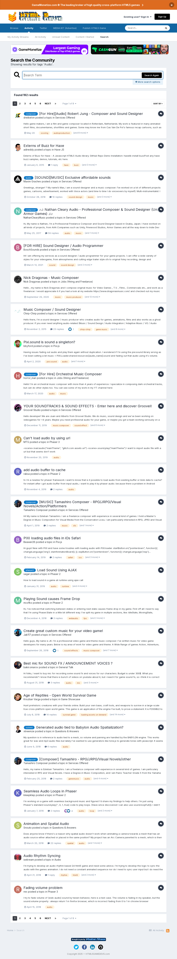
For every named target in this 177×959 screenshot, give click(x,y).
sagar (27, 573)
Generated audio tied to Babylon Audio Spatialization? (79, 727)
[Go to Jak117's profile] (18, 632)
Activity (29, 28)
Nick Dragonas (32, 281)
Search (104, 36)
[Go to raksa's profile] (18, 471)
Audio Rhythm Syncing (42, 856)
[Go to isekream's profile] (18, 857)
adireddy (29, 149)
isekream (29, 859)
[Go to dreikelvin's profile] (18, 115)
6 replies (52, 746)
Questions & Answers (67, 731)
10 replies (57, 197)
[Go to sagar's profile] (18, 572)
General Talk (66, 667)
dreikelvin (29, 117)
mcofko (28, 602)
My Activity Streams (18, 36)
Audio (57, 859)
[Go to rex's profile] (18, 889)
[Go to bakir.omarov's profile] (18, 665)
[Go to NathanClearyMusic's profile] (18, 211)
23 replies (58, 329)
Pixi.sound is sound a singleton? (49, 342)
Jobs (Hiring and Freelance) (77, 281)
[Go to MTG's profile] (18, 440)
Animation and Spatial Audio (46, 824)
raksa (27, 473)
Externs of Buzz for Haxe (44, 146)
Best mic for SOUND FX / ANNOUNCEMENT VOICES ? (68, 663)
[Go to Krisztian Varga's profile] (18, 697)
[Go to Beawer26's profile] (18, 540)
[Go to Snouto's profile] (18, 825)
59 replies (53, 233)
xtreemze (29, 731)
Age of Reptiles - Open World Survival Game (60, 695)
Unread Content (60, 36)
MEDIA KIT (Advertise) (65, 28)
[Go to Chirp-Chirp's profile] (18, 311)
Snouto (28, 827)
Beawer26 (29, 541)
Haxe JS (59, 149)
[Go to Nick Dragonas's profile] (18, 279)
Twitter (43, 28)
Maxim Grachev (32, 181)
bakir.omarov (31, 667)
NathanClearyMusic (34, 217)
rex (25, 891)
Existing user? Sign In (137, 16)
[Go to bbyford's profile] (18, 344)
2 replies (58, 489)
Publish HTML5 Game (94, 28)
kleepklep (29, 795)
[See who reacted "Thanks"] (66, 810)
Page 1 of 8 (69, 103)
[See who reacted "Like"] (70, 329)
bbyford (28, 345)
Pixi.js (56, 345)
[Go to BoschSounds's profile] (18, 247)
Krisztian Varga (32, 699)
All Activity (40, 36)
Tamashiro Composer (36, 509)
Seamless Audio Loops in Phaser (50, 791)
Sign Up (162, 16)
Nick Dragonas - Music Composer (51, 278)
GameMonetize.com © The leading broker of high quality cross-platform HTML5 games (86, 4)
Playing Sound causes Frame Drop (52, 599)
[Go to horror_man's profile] (18, 376)
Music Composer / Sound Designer (52, 309)
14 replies (51, 714)
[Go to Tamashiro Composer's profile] (18, 503)
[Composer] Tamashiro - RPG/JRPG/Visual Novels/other (85, 759)
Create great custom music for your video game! (63, 631)
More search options (148, 81)
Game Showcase (70, 699)
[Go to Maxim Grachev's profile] (18, 179)
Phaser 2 (55, 473)
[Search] (166, 28)
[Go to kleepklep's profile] (18, 793)
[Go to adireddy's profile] (18, 147)
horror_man (30, 377)
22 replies (55, 843)
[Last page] (55, 103)
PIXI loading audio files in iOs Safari (52, 538)
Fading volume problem (43, 888)
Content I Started (85, 36)
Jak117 (27, 634)
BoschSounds (31, 249)
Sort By (157, 104)
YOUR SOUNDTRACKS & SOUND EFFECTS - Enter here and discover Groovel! (88, 406)
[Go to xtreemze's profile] (18, 729)
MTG (26, 441)
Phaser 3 (55, 441)
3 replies (58, 618)
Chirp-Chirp (30, 313)
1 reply (54, 164)
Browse (14, 28)
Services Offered (65, 117)
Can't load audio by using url (47, 438)
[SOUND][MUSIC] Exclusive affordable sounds (73, 177)
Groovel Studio (32, 409)
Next (48, 103)
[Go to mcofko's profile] (18, 600)
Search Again (152, 75)
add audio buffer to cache (45, 470)
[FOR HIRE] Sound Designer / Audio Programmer (63, 246)
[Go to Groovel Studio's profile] (18, 408)
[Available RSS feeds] (168, 930)
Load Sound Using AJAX (57, 570)
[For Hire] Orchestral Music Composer (70, 374)
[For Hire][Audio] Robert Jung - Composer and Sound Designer (91, 114)
